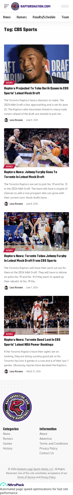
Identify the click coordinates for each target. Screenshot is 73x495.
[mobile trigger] (7, 6)
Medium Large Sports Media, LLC (35, 469)
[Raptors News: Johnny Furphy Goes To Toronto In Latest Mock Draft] (36, 147)
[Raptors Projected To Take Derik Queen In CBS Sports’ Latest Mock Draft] (36, 64)
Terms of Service (26, 477)
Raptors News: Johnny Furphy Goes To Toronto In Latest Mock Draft (30, 175)
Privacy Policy (48, 477)
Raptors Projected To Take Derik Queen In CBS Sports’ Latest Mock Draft (36, 91)
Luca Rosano (16, 120)
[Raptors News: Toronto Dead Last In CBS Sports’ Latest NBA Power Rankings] (36, 315)
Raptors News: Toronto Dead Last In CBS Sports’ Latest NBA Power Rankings (32, 342)
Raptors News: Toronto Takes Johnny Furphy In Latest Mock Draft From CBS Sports (35, 259)
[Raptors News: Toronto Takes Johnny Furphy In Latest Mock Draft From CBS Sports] (36, 231)
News (9, 82)
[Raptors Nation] (30, 6)
